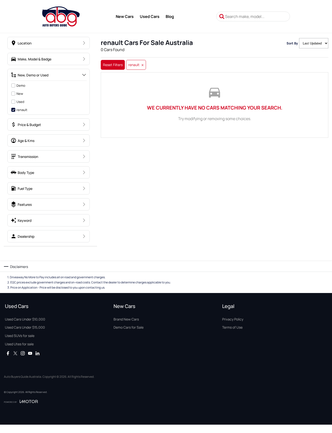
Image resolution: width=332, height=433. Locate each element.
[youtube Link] (30, 353)
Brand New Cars (126, 319)
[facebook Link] (8, 353)
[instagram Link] (23, 353)
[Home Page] (61, 16)
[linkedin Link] (37, 353)
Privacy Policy (232, 319)
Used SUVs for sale (19, 335)
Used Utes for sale (19, 344)
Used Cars (149, 16)
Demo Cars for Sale (129, 327)
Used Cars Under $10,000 (25, 319)
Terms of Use (232, 327)
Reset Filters (113, 64)
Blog (170, 16)
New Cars (125, 16)
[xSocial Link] (15, 353)
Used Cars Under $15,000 (25, 327)
